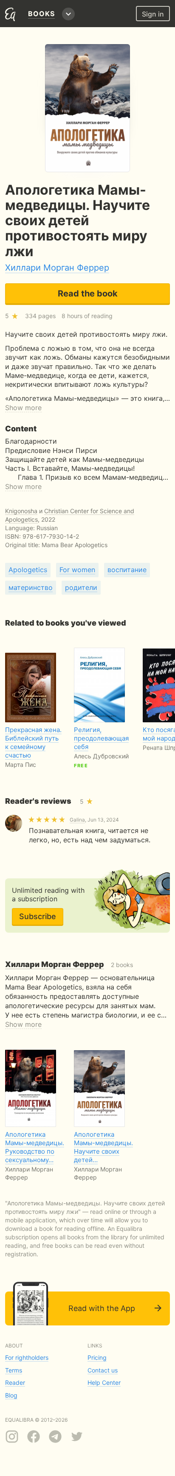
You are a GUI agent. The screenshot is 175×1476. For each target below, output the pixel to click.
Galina (77, 819)
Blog (11, 1395)
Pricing (97, 1357)
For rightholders (26, 1357)
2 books (69, 964)
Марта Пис (20, 764)
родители (81, 587)
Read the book (88, 293)
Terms (13, 1370)
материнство (30, 587)
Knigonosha (21, 510)
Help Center (104, 1382)
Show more (23, 407)
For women (77, 569)
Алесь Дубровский (101, 756)
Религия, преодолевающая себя (101, 738)
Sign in (153, 14)
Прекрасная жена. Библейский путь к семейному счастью (33, 742)
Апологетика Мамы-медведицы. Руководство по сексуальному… (34, 1147)
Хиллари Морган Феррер (57, 268)
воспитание (127, 569)
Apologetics (27, 569)
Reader (15, 1382)
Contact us (103, 1370)
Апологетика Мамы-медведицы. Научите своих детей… (103, 1147)
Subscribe (37, 916)
